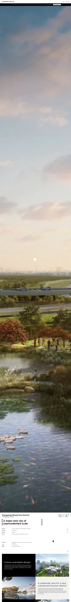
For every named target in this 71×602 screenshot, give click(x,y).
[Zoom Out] (68, 531)
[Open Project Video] (35, 259)
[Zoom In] (68, 529)
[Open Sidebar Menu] (68, 1)
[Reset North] (68, 533)
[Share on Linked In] (62, 514)
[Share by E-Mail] (66, 514)
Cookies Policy (49, 4)
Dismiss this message (57, 4)
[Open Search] (64, 2)
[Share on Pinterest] (68, 514)
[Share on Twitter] (64, 514)
